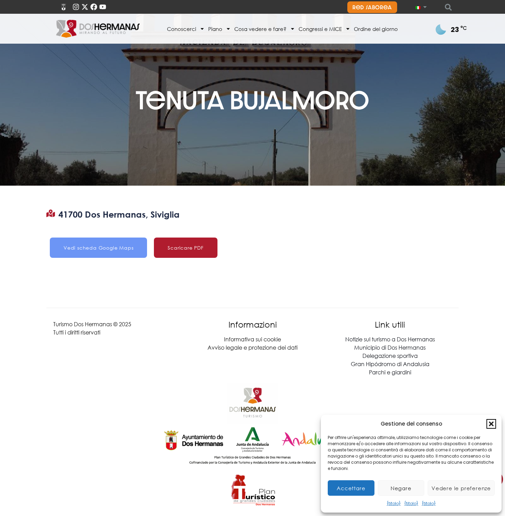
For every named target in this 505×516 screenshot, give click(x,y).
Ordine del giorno (376, 28)
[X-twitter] (84, 6)
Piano (215, 28)
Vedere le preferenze (461, 488)
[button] (491, 423)
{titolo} (394, 503)
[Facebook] (93, 6)
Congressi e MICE (320, 28)
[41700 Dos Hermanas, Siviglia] (50, 213)
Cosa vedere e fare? (260, 28)
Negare (401, 488)
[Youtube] (102, 6)
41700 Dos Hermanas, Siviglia (119, 214)
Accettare (351, 488)
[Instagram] (75, 6)
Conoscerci (181, 28)
